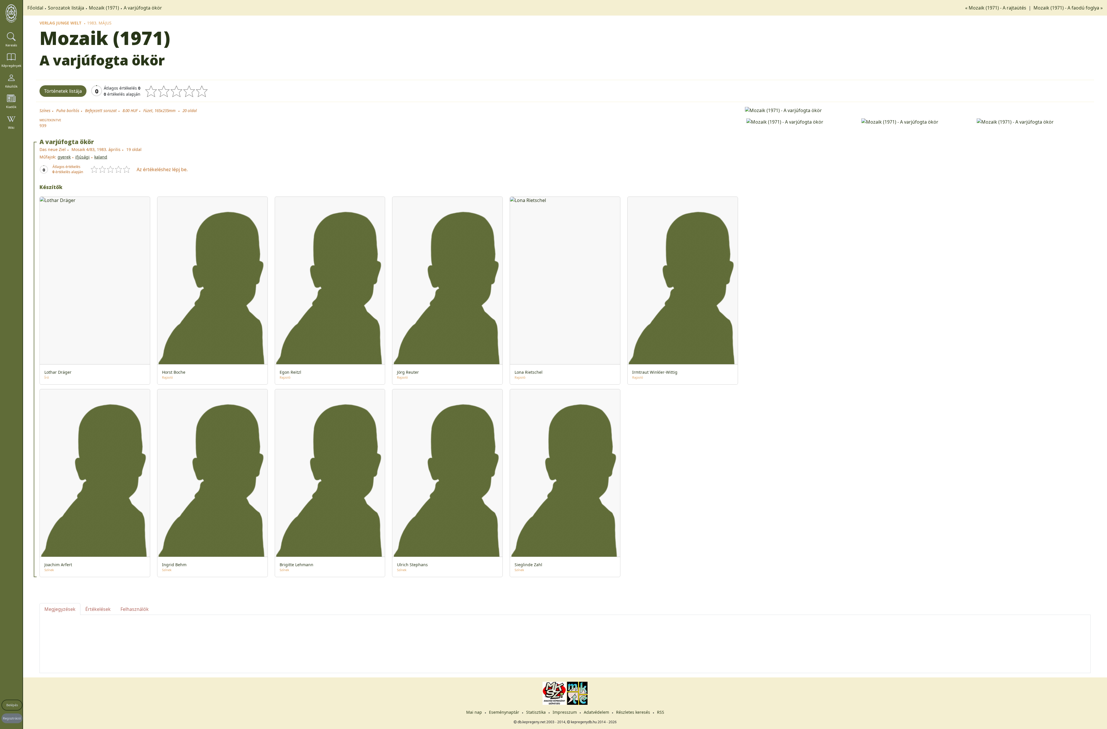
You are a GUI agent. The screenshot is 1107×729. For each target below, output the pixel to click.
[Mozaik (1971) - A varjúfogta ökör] (918, 110)
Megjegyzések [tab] (60, 609)
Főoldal (35, 8)
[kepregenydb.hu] (11, 13)
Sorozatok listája (66, 8)
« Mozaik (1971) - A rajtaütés (996, 8)
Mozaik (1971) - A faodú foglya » (1068, 8)
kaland (100, 157)
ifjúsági (82, 157)
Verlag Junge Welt (60, 23)
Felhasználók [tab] (135, 609)
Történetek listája (63, 91)
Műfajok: (47, 157)
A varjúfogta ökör (143, 8)
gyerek (64, 157)
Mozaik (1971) (104, 8)
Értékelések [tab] (98, 609)
